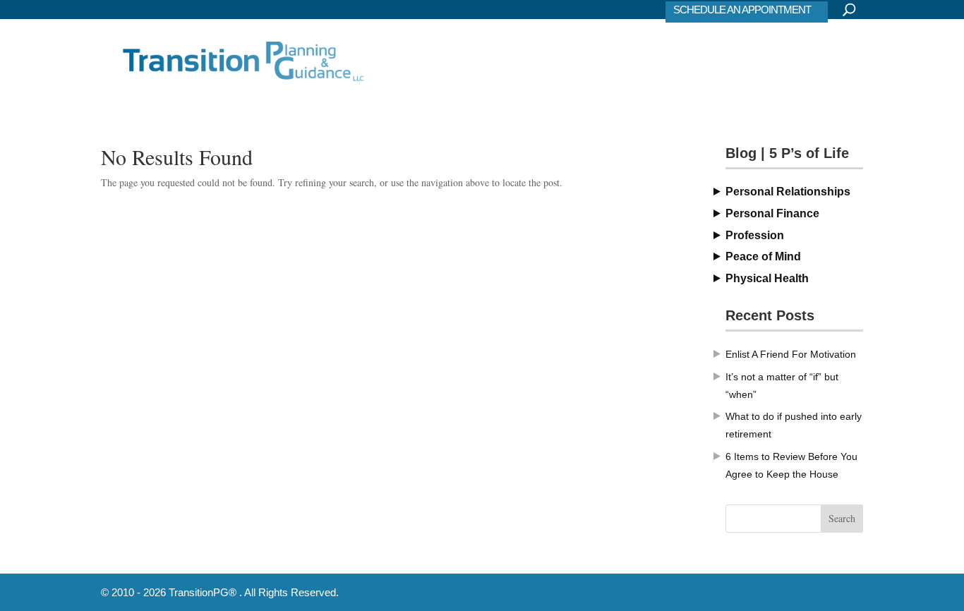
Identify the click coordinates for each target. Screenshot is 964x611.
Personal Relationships (787, 192)
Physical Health (767, 278)
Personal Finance (772, 213)
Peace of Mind (763, 256)
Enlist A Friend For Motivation (790, 354)
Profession (754, 235)
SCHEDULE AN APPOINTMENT (742, 10)
